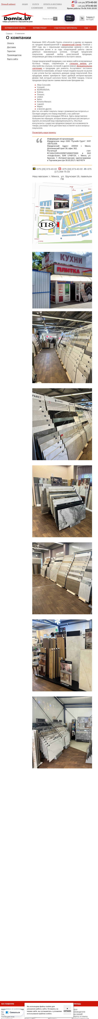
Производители (78, 1012)
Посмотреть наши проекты (44, 133)
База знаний (76, 1014)
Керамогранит (40, 28)
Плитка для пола (7, 1017)
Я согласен (67, 1010)
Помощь (76, 1004)
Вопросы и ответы (79, 1017)
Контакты (52, 8)
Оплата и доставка (52, 4)
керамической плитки (71, 45)
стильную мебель (78, 64)
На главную (7, 1004)
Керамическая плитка (15, 28)
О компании (37, 8)
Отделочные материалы (65, 28)
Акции (25, 4)
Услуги (35, 4)
